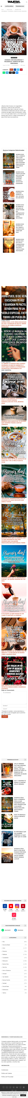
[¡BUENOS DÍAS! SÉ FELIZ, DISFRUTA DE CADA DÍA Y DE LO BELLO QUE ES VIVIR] (14, 427)
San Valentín (15, 976)
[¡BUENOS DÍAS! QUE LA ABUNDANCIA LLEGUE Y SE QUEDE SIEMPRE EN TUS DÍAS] (14, 545)
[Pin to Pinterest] (21, 70)
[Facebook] (3, 1087)
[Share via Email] (17, 73)
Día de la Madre (15, 944)
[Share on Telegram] (7, 73)
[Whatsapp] (20, 1087)
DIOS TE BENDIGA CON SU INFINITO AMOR (19, 816)
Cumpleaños (15, 957)
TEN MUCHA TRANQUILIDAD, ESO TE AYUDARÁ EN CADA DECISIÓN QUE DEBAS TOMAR (13, 500)
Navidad (15, 983)
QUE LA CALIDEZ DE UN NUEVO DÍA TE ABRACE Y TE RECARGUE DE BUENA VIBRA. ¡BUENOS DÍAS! (13, 652)
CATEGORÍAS (9, 6)
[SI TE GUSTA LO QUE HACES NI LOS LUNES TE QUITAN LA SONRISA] (14, 584)
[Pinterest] (13, 1087)
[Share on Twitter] (18, 70)
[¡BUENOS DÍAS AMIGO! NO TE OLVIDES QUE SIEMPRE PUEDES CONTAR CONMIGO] (14, 406)
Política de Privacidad (7, 1076)
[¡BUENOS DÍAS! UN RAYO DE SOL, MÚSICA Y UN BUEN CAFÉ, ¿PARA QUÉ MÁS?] (8, 228)
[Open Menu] (1, 6)
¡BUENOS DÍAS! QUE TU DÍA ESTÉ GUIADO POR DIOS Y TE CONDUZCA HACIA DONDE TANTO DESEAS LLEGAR (20, 854)
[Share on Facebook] (15, 70)
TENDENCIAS (20, 6)
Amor (15, 948)
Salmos (15, 992)
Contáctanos (4, 1070)
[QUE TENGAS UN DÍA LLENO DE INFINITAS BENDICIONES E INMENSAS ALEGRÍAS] (14, 657)
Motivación (15, 960)
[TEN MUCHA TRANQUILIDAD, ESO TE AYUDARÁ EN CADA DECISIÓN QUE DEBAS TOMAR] (14, 465)
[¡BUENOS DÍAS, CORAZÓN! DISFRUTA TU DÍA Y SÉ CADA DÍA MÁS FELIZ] (8, 194)
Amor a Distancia (15, 970)
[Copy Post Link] (10, 73)
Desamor (15, 951)
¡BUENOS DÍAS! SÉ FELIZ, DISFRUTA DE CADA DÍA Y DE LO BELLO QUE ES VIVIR (13, 460)
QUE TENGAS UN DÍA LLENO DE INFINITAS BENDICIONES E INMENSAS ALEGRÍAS (13, 687)
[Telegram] (24, 1087)
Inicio (2, 9)
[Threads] (16, 1090)
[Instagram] (10, 1087)
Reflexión (15, 954)
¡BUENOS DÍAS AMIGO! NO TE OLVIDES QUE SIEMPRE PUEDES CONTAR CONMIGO (13, 422)
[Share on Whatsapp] (4, 73)
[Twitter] (7, 1087)
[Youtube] (17, 1087)
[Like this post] (11, 70)
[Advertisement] (14, 17)
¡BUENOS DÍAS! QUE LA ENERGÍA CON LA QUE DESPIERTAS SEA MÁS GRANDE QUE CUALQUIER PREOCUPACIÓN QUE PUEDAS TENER (20, 161)
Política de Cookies (6, 1073)
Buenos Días (9, 9)
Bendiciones (15, 989)
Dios (15, 941)
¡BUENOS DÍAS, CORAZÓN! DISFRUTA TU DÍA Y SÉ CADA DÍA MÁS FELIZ (20, 194)
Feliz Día (15, 967)
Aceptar (23, 1095)
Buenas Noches (15, 980)
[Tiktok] (12, 1090)
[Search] (26, 2)
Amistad (15, 973)
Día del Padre (15, 986)
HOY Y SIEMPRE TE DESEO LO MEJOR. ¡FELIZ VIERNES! (20, 782)
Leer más (14, 1096)
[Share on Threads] (13, 73)
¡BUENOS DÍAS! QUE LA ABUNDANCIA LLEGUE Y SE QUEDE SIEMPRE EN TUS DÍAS (13, 579)
